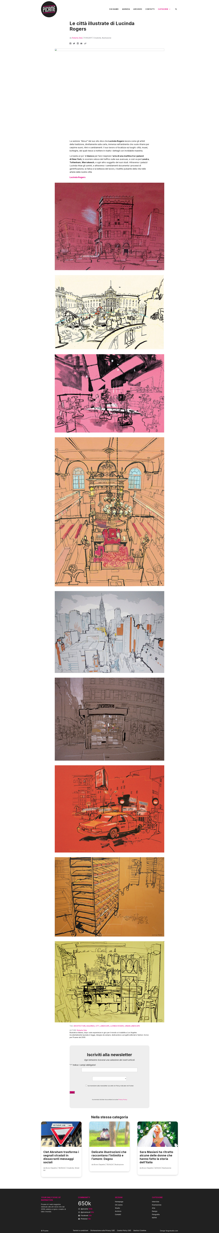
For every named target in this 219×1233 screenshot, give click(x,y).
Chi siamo (114, 9)
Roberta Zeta (77, 38)
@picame (86, 1209)
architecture (80, 1026)
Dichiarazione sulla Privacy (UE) (102, 1230)
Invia (72, 1092)
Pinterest (86, 1219)
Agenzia (126, 9)
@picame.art (87, 1212)
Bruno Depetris (51, 1168)
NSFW (154, 1218)
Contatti (150, 9)
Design (154, 1211)
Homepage (119, 1202)
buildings (91, 1026)
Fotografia (156, 1214)
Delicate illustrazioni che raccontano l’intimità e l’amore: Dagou (108, 1155)
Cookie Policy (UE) (124, 1230)
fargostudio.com (172, 1231)
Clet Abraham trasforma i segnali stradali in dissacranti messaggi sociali (61, 1157)
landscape (104, 1026)
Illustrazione (106, 38)
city (97, 1026)
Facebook (86, 1215)
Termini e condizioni (80, 1230)
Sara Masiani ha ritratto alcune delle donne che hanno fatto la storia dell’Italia (156, 1157)
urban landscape (132, 1026)
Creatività (97, 38)
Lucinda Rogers (117, 1026)
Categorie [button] (163, 9)
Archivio (137, 9)
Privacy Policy (122, 1099)
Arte (153, 1208)
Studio (117, 1208)
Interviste (155, 1202)
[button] (176, 9)
